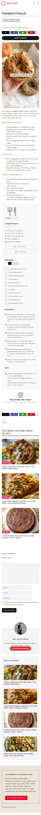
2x (13, 263)
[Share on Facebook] (14, 32)
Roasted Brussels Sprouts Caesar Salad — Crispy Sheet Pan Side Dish (19, 755)
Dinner (5, 463)
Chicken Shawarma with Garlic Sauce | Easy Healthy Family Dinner (18, 467)
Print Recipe (23, 28)
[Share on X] (6, 32)
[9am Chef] (3, 3)
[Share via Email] (23, 32)
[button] (33, 3)
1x (9, 263)
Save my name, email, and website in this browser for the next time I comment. (21, 603)
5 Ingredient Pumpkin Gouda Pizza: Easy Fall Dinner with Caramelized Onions (18, 502)
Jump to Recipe (9, 28)
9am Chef (12, 3)
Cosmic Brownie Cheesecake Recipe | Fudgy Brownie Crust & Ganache (18, 537)
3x (17, 263)
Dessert (6, 532)
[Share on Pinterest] (31, 32)
